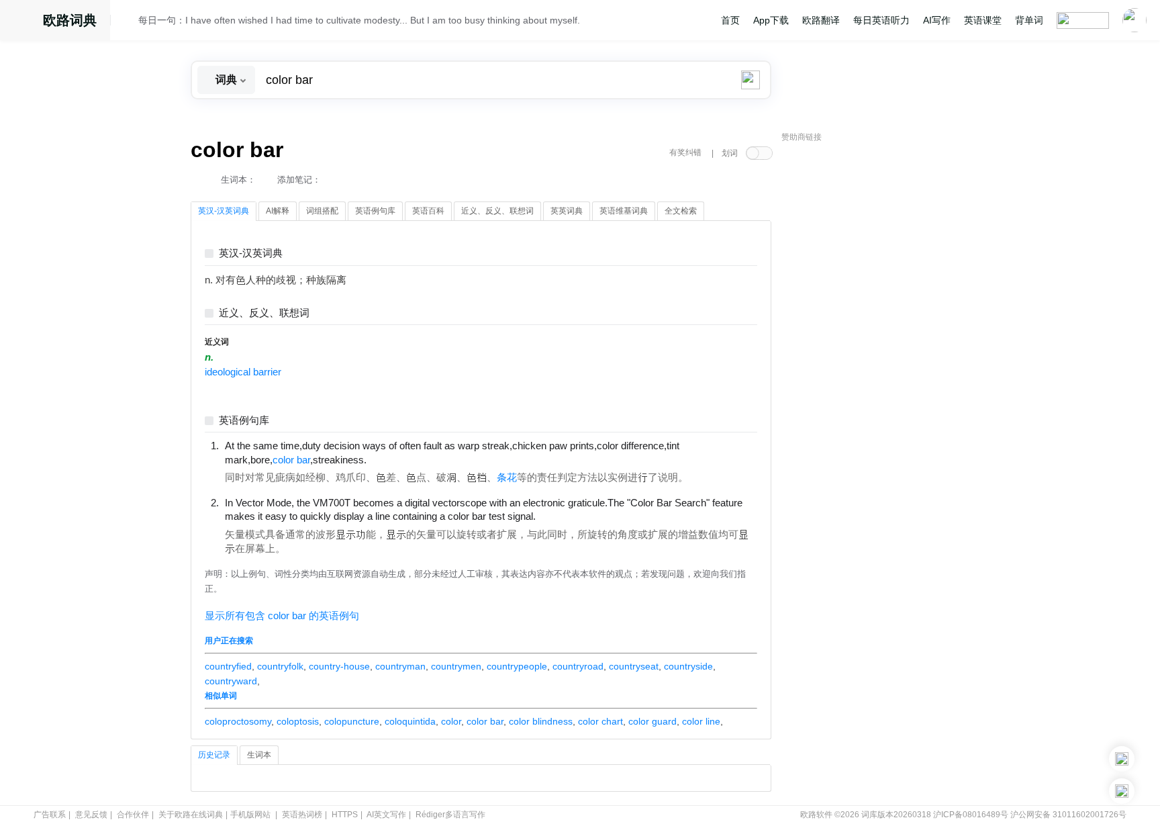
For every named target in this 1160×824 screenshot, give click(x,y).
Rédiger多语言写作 (450, 814)
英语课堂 (983, 20)
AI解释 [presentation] (277, 211)
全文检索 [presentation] (681, 211)
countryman (400, 666)
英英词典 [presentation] (566, 211)
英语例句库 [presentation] (375, 211)
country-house (339, 666)
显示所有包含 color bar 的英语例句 (282, 615)
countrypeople (517, 666)
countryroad (577, 666)
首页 (730, 20)
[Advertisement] (882, 352)
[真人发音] (389, 459)
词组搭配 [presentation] (322, 211)
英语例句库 (244, 421)
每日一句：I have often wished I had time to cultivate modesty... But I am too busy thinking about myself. (359, 20)
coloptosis (298, 721)
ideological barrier (243, 372)
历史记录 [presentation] (214, 755)
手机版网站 (250, 814)
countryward (231, 681)
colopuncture (351, 721)
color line (701, 721)
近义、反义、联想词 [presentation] (497, 211)
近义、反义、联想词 (264, 313)
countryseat (634, 666)
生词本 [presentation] (259, 755)
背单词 (1029, 20)
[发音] (128, 22)
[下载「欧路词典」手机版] (1121, 759)
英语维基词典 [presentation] (623, 211)
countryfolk (280, 666)
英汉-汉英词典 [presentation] (223, 211)
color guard (652, 721)
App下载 (771, 20)
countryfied (228, 666)
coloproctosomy (238, 721)
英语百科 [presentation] (428, 211)
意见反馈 (91, 814)
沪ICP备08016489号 (970, 814)
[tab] (223, 211)
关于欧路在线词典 (190, 814)
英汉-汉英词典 (251, 253)
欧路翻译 (821, 20)
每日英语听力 (881, 20)
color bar (485, 721)
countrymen (456, 666)
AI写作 (937, 20)
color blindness (541, 721)
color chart (600, 721)
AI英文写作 (386, 814)
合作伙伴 (133, 814)
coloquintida (410, 721)
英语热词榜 (302, 814)
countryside (688, 666)
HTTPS (345, 814)
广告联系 (50, 814)
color (451, 721)
